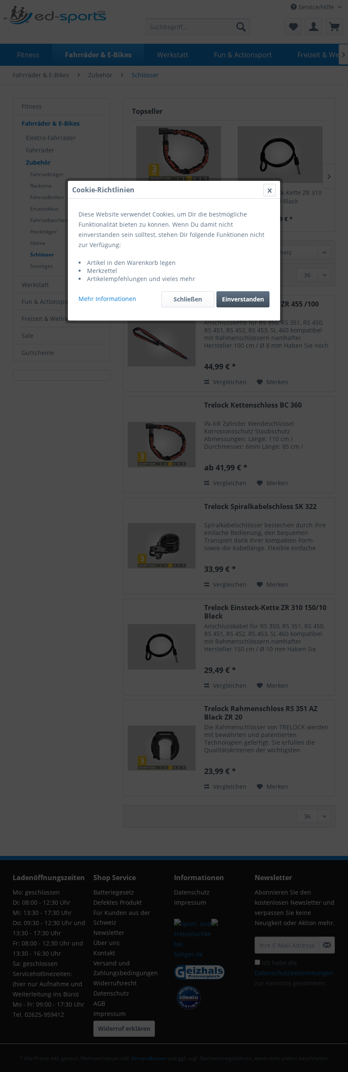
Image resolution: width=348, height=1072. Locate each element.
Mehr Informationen (107, 299)
